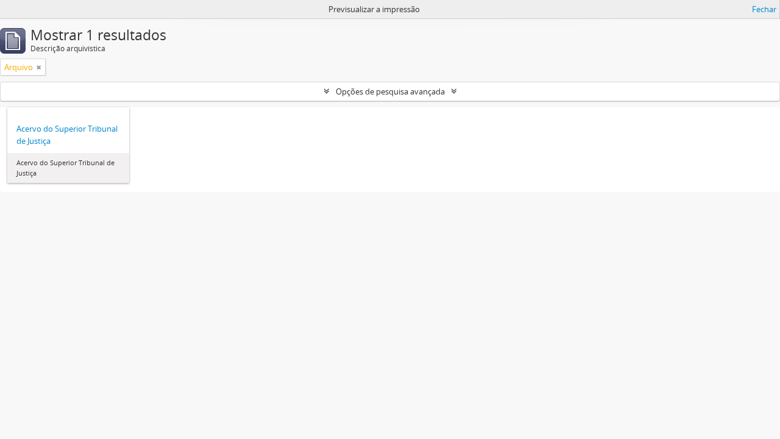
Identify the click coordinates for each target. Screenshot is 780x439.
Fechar (764, 9)
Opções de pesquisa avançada (390, 91)
